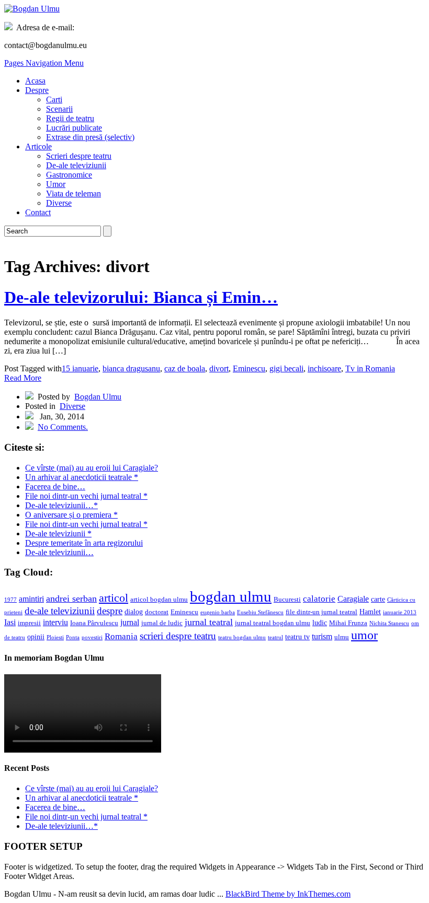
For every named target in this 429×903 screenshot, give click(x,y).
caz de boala (184, 368)
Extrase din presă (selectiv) (90, 137)
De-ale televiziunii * (58, 533)
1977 (10, 600)
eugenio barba (217, 612)
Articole (38, 146)
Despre (37, 90)
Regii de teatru (70, 118)
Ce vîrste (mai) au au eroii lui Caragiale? (91, 467)
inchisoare (324, 368)
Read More (22, 377)
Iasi (10, 622)
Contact (38, 212)
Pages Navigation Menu (44, 62)
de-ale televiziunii (60, 610)
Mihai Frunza (348, 623)
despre (109, 610)
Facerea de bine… (55, 486)
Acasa (35, 80)
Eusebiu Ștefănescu (260, 612)
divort (219, 368)
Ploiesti (55, 637)
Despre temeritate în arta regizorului (84, 542)
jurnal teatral (209, 622)
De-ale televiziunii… (59, 552)
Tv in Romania (370, 368)
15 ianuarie (80, 368)
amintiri (31, 598)
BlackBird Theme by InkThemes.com (288, 893)
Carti (54, 99)
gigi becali (286, 368)
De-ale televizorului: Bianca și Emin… (141, 297)
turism (322, 636)
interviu (55, 622)
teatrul (275, 637)
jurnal (129, 622)
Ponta (73, 637)
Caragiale (353, 598)
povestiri (92, 637)
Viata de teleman (73, 193)
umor (364, 635)
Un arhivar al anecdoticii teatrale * (81, 477)
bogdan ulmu (231, 596)
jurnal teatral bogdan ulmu (272, 623)
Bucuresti (287, 599)
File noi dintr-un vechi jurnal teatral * (86, 495)
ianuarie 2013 (399, 612)
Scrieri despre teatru (78, 155)
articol (113, 597)
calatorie (319, 599)
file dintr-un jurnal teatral (321, 612)
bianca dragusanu (131, 368)
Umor (55, 184)
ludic (319, 622)
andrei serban (71, 598)
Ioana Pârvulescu (94, 623)
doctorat (156, 612)
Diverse (59, 202)
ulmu (341, 637)
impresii (29, 623)
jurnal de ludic (162, 623)
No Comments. (63, 427)
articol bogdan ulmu (159, 599)
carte (378, 599)
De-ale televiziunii (76, 165)
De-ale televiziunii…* (61, 505)
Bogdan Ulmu (97, 396)
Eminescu (249, 368)
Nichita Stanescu (389, 623)
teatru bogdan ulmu (242, 637)
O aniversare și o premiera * (71, 514)
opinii (35, 636)
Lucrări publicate (74, 127)
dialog (134, 611)
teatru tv (297, 636)
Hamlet (370, 611)
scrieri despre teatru (178, 635)
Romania (121, 636)
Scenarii (59, 108)
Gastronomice (69, 174)
